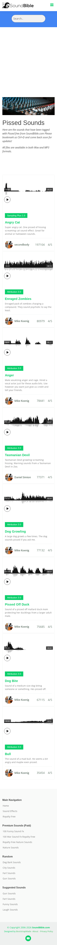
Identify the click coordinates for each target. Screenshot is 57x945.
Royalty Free (9, 816)
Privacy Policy (46, 931)
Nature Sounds (11, 847)
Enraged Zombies (18, 299)
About (35, 931)
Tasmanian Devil (17, 455)
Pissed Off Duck (17, 604)
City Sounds (9, 868)
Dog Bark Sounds (12, 862)
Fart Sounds (9, 873)
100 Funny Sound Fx (13, 831)
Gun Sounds (9, 878)
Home (6, 806)
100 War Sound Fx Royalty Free (19, 837)
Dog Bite (11, 681)
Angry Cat (12, 222)
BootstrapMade (23, 931)
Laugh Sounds (10, 910)
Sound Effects (10, 811)
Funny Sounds (10, 904)
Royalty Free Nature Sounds (17, 842)
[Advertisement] (28, 57)
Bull (8, 754)
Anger (9, 375)
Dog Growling (15, 531)
